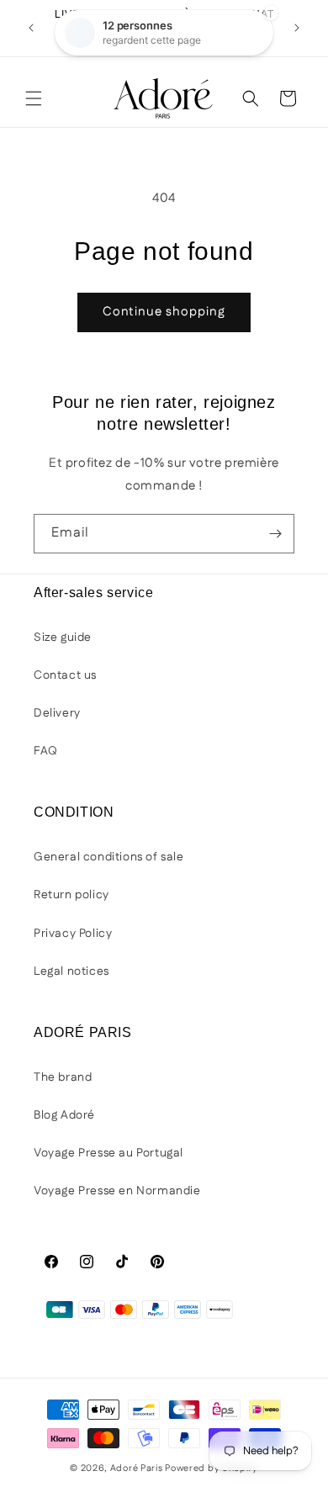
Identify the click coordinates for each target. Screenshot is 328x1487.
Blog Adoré (64, 1115)
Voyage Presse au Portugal (108, 1153)
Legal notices (71, 971)
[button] (33, 98)
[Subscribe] (275, 533)
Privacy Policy (73, 933)
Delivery (57, 713)
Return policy (71, 894)
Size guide (63, 637)
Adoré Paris (136, 1468)
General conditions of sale (109, 857)
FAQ (46, 751)
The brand (63, 1077)
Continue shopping (164, 311)
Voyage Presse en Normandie (117, 1191)
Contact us (65, 675)
